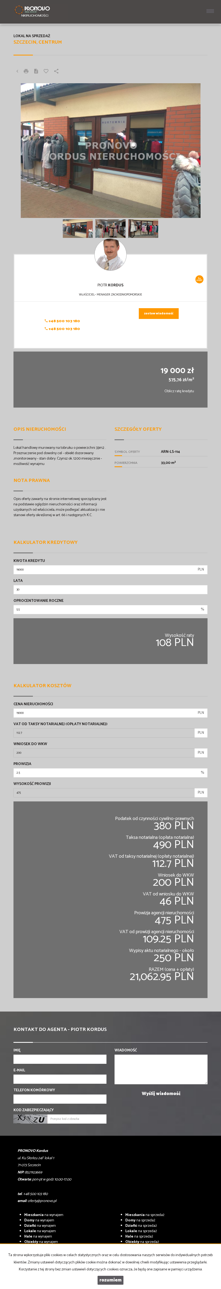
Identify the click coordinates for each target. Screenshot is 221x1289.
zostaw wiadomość (158, 313)
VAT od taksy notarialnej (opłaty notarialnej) (60, 724)
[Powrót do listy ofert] (17, 72)
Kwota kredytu (29, 561)
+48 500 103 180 (64, 321)
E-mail (19, 1070)
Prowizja (22, 764)
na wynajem (43, 1215)
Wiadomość (126, 1050)
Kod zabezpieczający (33, 1110)
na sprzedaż (144, 1215)
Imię (16, 1050)
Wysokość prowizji (32, 784)
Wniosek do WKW (30, 744)
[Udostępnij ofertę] (56, 72)
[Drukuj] (26, 72)
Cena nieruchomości (33, 704)
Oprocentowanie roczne (38, 601)
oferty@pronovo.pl (42, 1201)
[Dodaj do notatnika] (46, 72)
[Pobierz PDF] (36, 72)
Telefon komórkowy (34, 1090)
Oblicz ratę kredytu (179, 391)
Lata (18, 581)
